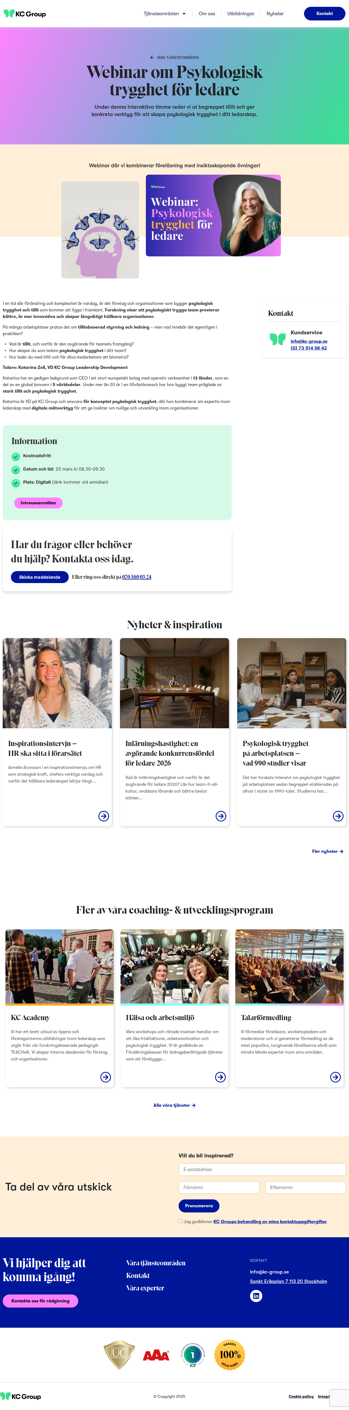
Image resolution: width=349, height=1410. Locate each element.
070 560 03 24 (136, 577)
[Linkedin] (256, 1296)
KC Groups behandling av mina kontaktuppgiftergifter (270, 1221)
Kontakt (138, 1276)
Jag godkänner (255, 1221)
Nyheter (275, 13)
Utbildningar (240, 13)
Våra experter (145, 1288)
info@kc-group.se (309, 341)
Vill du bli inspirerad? (206, 1156)
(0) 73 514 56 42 (309, 348)
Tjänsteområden (161, 13)
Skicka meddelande (40, 577)
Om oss (207, 13)
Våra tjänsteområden (156, 1263)
